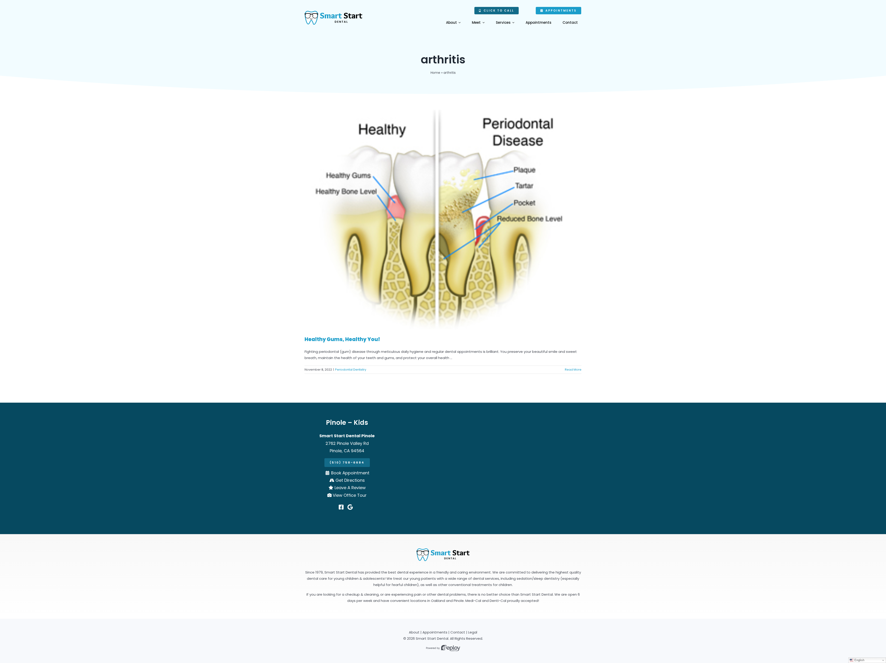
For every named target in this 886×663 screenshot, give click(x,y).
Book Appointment (350, 473)
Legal (472, 632)
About (414, 632)
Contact (457, 632)
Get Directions (350, 480)
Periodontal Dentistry (350, 369)
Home (435, 72)
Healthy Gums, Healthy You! (342, 339)
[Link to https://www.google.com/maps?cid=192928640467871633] (350, 507)
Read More (573, 369)
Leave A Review (350, 488)
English (858, 660)
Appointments (434, 632)
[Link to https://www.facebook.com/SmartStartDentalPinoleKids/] (341, 507)
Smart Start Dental (432, 638)
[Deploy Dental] (450, 648)
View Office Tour (350, 495)
